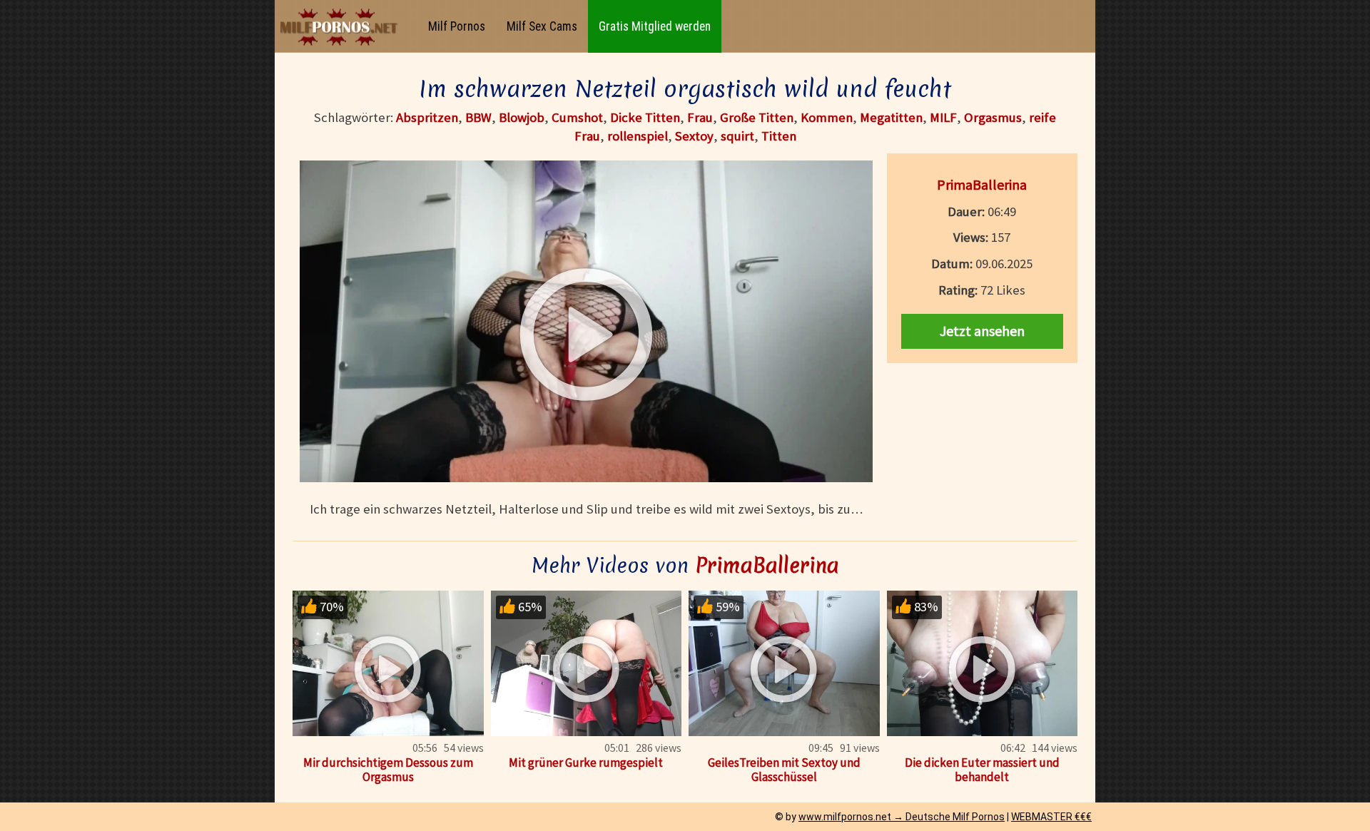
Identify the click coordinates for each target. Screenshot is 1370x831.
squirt (737, 136)
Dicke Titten (645, 117)
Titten (778, 136)
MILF (943, 117)
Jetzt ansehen (982, 331)
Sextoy (694, 136)
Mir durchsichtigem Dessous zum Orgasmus (388, 770)
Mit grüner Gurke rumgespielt (586, 762)
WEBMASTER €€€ (1051, 816)
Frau (700, 117)
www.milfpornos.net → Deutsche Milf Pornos (901, 816)
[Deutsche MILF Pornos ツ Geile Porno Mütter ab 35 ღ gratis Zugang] (342, 26)
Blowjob (521, 117)
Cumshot (577, 117)
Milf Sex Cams (542, 26)
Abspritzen (427, 117)
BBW (478, 117)
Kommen (827, 117)
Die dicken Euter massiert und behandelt (982, 770)
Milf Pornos (456, 26)
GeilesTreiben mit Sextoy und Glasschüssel (784, 770)
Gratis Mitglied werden (655, 26)
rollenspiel (637, 136)
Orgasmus (993, 117)
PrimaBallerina (982, 184)
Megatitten (891, 117)
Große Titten (756, 117)
